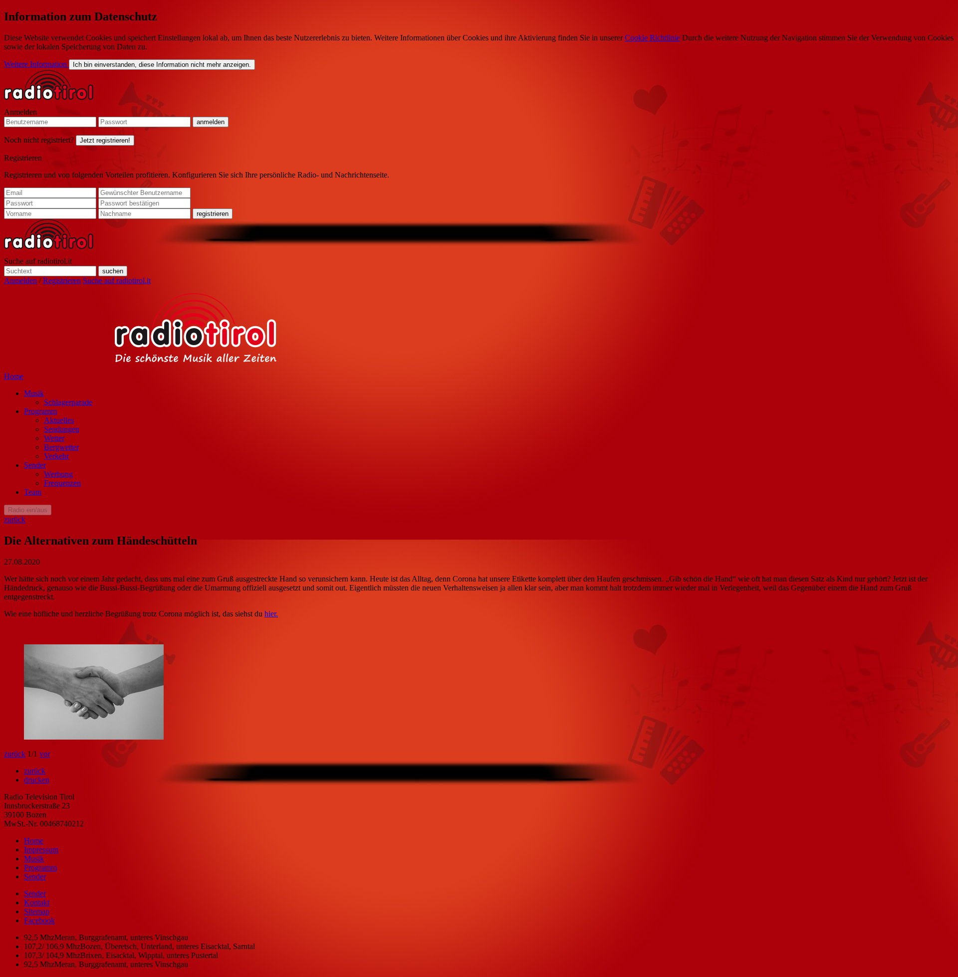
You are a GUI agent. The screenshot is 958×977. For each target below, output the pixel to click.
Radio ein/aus (27, 510)
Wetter (54, 438)
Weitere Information (36, 64)
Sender (35, 465)
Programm (40, 411)
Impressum (41, 849)
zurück (14, 519)
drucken (36, 780)
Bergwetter (61, 447)
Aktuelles (59, 420)
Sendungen (61, 429)
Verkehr (56, 456)
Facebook (39, 920)
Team (32, 492)
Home (13, 376)
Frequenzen (62, 483)
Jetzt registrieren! (105, 140)
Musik (34, 393)
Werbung (58, 474)
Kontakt (36, 902)
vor (44, 754)
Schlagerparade (68, 402)
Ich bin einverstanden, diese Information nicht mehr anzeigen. (162, 64)
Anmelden (20, 112)
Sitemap (36, 911)
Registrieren (23, 158)
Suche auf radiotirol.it (38, 261)
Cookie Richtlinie (652, 37)
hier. (271, 613)
